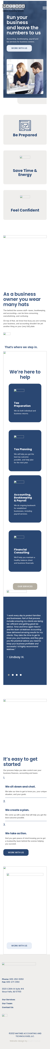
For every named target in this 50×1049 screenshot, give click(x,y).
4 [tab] (20, 675)
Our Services (8, 999)
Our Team (7, 1003)
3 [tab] (16, 675)
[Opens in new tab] (4, 1016)
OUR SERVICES (25, 586)
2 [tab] (12, 675)
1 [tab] (8, 675)
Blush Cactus (34, 1041)
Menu (45, 8)
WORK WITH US (19, 48)
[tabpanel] (25, 625)
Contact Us (7, 1007)
